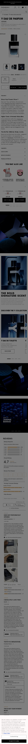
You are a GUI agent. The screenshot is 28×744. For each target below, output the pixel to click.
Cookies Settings (14, 736)
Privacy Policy (7, 733)
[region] (14, 729)
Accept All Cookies (14, 741)
